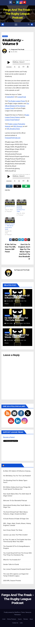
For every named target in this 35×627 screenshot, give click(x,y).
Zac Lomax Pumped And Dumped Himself (17, 569)
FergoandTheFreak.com (12, 138)
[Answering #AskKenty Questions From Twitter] (21, 202)
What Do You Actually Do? (12, 559)
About (31, 619)
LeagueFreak (21, 97)
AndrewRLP (10, 97)
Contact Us (15, 623)
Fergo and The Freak (17, 49)
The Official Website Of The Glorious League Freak (17, 106)
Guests (20, 619)
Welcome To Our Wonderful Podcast (15, 500)
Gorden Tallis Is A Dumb (11, 564)
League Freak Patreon (12, 120)
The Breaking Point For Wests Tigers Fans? (17, 336)
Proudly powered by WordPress (12, 612)
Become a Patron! (9, 437)
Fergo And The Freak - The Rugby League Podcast (17, 13)
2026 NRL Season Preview (12, 580)
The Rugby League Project (16, 101)
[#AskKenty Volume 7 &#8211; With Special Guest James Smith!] (10, 220)
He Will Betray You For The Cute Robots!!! (16, 319)
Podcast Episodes (12, 465)
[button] (28, 24)
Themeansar (17, 614)
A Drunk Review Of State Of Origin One (16, 518)
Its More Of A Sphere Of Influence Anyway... (17, 471)
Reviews (26, 619)
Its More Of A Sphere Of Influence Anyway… (17, 296)
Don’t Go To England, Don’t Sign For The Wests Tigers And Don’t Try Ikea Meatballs (24, 250)
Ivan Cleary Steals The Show (12, 530)
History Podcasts (11, 619)
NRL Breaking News (13, 129)
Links (21, 623)
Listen (3, 619)
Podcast (5, 36)
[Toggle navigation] (16, 24)
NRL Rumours (17, 126)
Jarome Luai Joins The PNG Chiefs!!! (15, 535)
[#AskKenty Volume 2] (10, 202)
